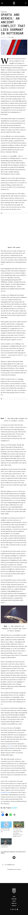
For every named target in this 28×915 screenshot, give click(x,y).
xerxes (2, 853)
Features (4, 12)
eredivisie (6, 851)
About (14, 901)
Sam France (11, 37)
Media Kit (14, 903)
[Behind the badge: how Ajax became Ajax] (6, 824)
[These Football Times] (14, 3)
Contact (14, 905)
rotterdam (19, 851)
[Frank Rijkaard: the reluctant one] (6, 841)
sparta (24, 851)
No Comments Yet (9, 864)
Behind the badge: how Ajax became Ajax (5, 830)
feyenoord (12, 851)
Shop (14, 896)
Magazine (14, 898)
